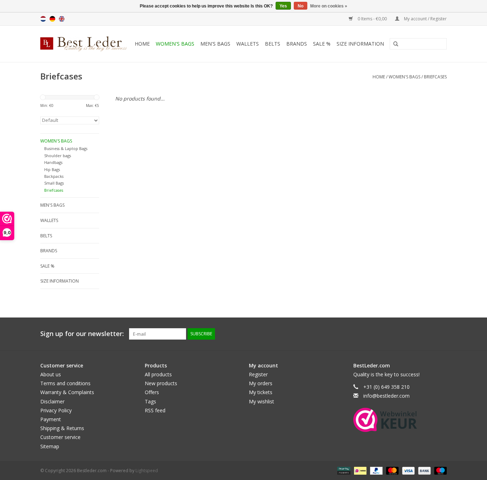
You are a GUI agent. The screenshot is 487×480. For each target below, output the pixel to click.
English (62, 19)
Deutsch (52, 19)
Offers (152, 392)
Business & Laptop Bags (65, 148)
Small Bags (54, 183)
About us (50, 374)
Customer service (60, 437)
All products (158, 374)
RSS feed (155, 410)
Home (142, 43)
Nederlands (43, 19)
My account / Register (425, 19)
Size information (360, 43)
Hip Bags (52, 169)
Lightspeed (146, 471)
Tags (150, 401)
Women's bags (175, 43)
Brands (296, 43)
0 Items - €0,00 (372, 19)
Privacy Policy (56, 410)
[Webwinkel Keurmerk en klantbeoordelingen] (385, 420)
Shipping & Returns (62, 428)
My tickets (260, 392)
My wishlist (261, 401)
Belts (272, 43)
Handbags (53, 162)
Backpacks (53, 176)
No (300, 6)
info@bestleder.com (386, 395)
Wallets (247, 43)
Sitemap (49, 446)
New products (161, 383)
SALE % (321, 43)
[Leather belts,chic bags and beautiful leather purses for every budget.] (84, 43)
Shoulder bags (57, 155)
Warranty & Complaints (67, 392)
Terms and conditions (65, 383)
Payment (50, 419)
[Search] (393, 44)
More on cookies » (328, 6)
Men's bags (215, 43)
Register (258, 374)
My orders (260, 383)
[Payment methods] (343, 470)
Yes (283, 6)
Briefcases (435, 77)
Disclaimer (52, 401)
